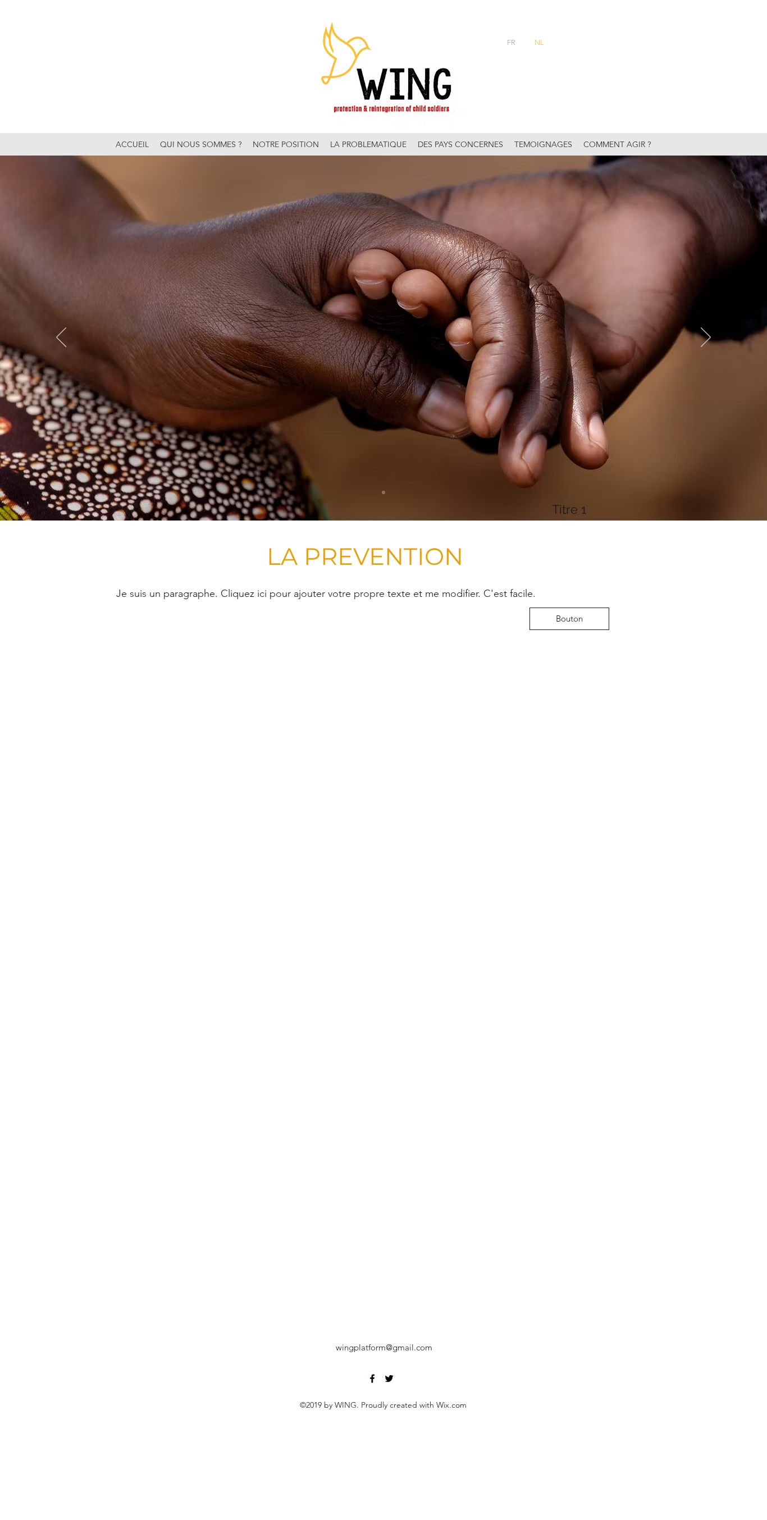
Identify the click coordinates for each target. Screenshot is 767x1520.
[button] (569, 619)
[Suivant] (706, 338)
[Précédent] (61, 338)
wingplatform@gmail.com (384, 1347)
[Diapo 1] (383, 492)
